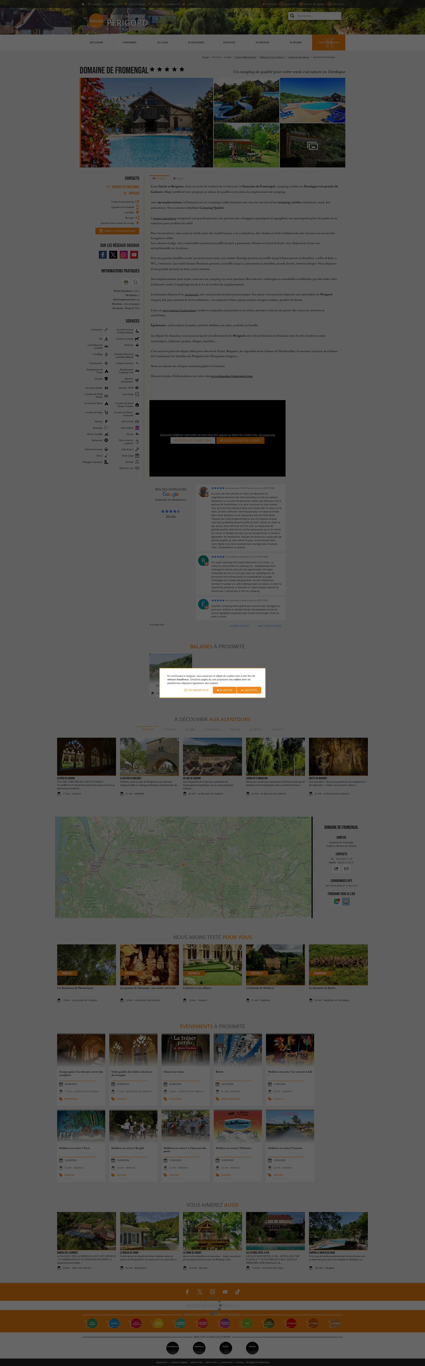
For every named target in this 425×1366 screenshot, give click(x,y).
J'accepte (251, 690)
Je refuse (226, 690)
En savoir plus (198, 690)
